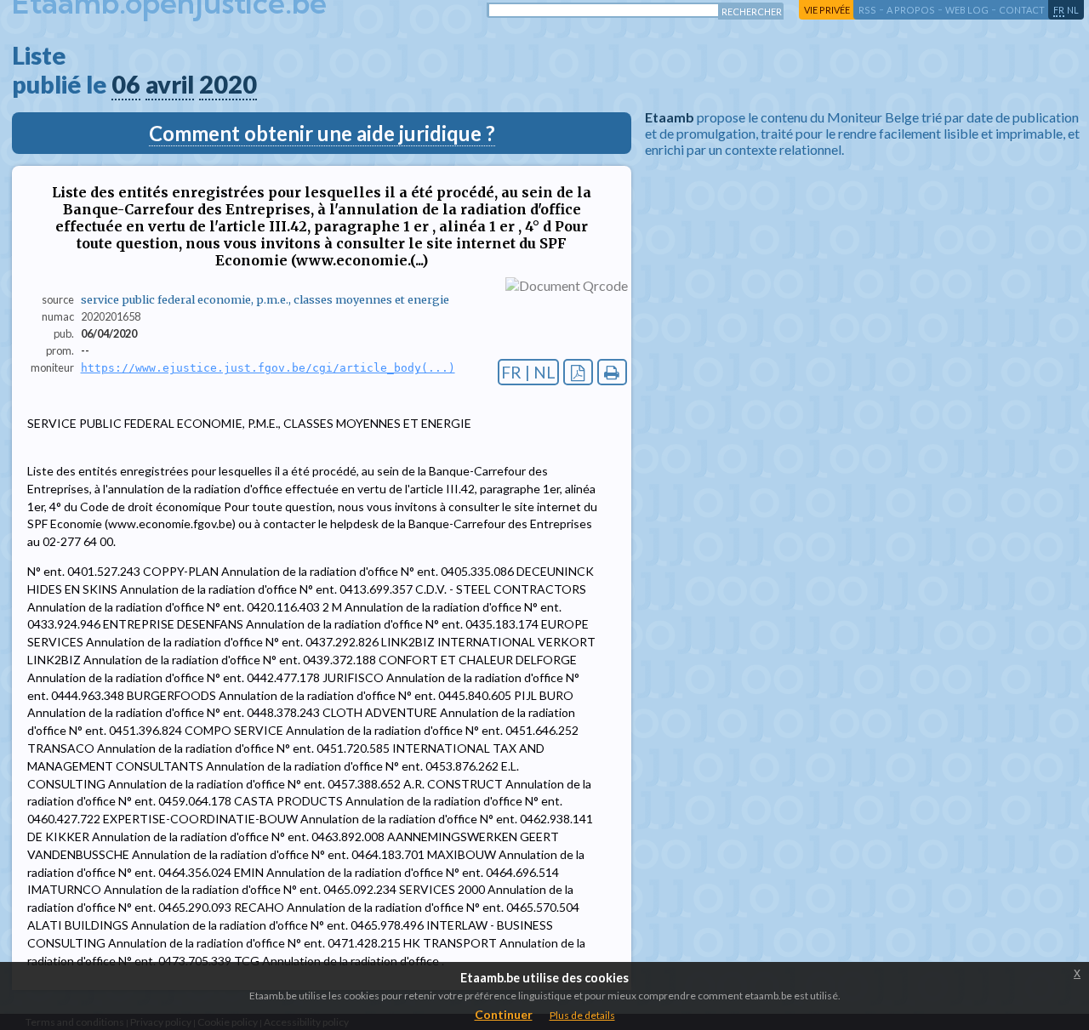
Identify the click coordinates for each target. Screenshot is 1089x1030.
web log (967, 9)
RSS (867, 9)
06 (125, 84)
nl (1073, 9)
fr (1058, 9)
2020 (228, 84)
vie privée (827, 9)
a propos (911, 9)
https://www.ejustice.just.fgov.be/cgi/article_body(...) (268, 367)
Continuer (504, 1014)
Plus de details (582, 1015)
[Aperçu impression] (612, 372)
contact (1022, 9)
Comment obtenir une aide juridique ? (322, 133)
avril (169, 84)
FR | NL (528, 372)
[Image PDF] (578, 372)
